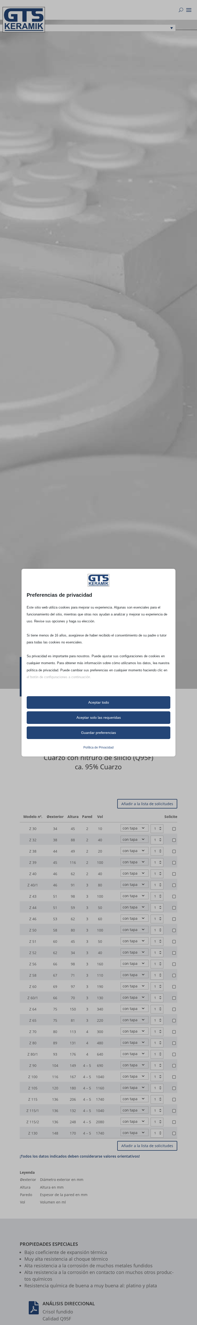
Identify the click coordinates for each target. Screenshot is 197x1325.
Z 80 (32, 1042)
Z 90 (32, 1065)
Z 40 (32, 873)
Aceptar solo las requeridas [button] (98, 717)
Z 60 (32, 986)
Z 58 (32, 975)
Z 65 (32, 1020)
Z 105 (32, 1088)
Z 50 (32, 930)
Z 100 (32, 1076)
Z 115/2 (32, 1121)
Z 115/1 (32, 1110)
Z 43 (32, 896)
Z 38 (32, 851)
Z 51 (32, 941)
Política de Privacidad (98, 747)
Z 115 (32, 1099)
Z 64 (32, 1009)
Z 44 (32, 907)
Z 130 (32, 1133)
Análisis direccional (69, 1303)
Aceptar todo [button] (98, 702)
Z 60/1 (32, 997)
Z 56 (32, 964)
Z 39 (32, 862)
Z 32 (32, 839)
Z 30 (32, 828)
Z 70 (32, 1031)
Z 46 (32, 918)
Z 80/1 (32, 1054)
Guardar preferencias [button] (98, 733)
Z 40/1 (32, 885)
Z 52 (32, 952)
